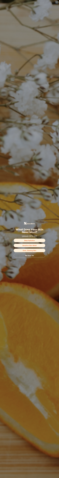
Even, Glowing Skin (29, 250)
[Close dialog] (57, 2)
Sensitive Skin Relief (29, 245)
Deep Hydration (29, 240)
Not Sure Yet (29, 255)
